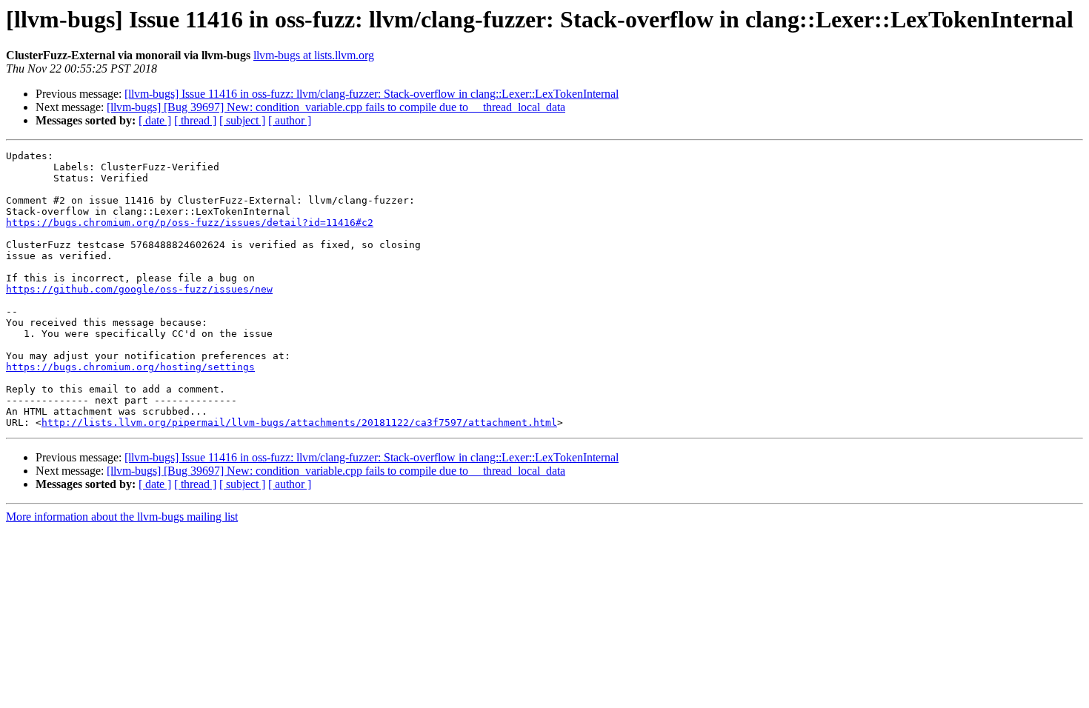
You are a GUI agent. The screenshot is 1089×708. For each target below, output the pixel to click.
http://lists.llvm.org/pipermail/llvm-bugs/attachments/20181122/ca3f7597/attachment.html (299, 422)
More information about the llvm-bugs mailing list (122, 516)
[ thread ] (195, 120)
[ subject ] (242, 120)
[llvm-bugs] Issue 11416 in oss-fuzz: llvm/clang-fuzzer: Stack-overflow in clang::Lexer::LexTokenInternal (371, 93)
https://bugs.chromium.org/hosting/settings (130, 367)
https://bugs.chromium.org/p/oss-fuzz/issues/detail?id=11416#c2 (189, 222)
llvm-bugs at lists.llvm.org (313, 55)
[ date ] (155, 120)
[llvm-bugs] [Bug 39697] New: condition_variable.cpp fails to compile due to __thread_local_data (336, 107)
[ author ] (289, 120)
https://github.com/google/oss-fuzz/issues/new (139, 289)
